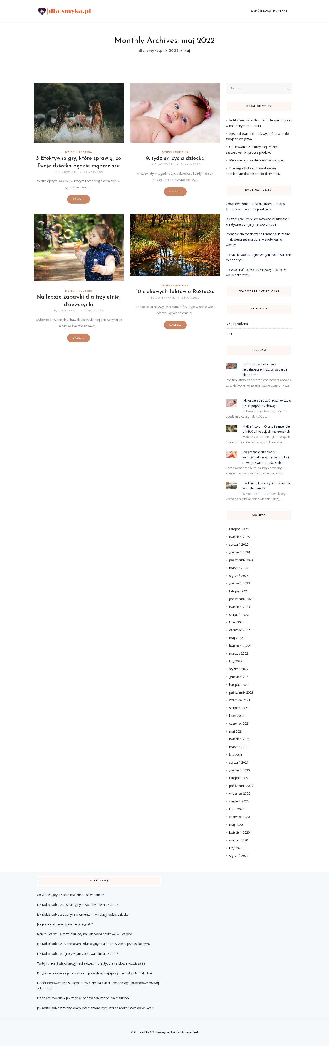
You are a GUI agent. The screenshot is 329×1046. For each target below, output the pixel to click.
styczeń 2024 (238, 576)
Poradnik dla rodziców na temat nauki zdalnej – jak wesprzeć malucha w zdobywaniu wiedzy (259, 239)
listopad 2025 (239, 529)
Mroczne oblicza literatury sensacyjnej (256, 160)
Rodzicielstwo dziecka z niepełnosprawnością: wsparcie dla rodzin (264, 369)
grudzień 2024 (239, 552)
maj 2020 (236, 824)
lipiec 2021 (236, 716)
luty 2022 (235, 661)
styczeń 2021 (238, 762)
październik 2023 (241, 599)
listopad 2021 (239, 684)
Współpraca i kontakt (269, 11)
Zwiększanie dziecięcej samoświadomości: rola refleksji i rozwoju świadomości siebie (266, 457)
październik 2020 (241, 785)
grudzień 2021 (239, 677)
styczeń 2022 (238, 669)
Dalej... (78, 199)
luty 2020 (235, 848)
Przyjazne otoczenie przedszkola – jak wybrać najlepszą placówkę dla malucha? (94, 973)
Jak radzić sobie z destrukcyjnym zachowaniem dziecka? (77, 904)
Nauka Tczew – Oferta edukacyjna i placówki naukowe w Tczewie (84, 934)
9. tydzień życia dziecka (175, 158)
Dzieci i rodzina (78, 152)
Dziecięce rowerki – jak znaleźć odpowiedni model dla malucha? (83, 998)
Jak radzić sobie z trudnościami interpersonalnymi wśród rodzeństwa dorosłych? (95, 1008)
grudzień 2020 (239, 770)
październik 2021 (241, 692)
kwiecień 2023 (239, 607)
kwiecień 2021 (239, 739)
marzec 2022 (238, 653)
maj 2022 (236, 638)
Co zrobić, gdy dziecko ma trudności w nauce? (70, 895)
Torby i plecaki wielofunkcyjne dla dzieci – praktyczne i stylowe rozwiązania (91, 963)
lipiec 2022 (236, 622)
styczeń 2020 (238, 855)
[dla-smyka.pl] (64, 11)
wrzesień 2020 (239, 793)
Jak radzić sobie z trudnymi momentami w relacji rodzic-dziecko (83, 914)
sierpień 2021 (239, 708)
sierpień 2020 (239, 801)
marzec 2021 (238, 747)
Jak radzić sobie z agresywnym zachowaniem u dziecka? (77, 953)
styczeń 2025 (238, 544)
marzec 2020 (238, 840)
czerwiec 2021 (239, 723)
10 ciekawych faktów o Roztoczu (175, 291)
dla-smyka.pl (163, 1032)
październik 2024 (241, 560)
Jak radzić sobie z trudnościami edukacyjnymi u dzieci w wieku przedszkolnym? (93, 944)
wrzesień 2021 (239, 700)
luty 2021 (235, 754)
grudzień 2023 (239, 583)
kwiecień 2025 (239, 537)
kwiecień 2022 (239, 646)
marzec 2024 (238, 568)
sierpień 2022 (239, 614)
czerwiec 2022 (239, 630)
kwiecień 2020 (239, 832)
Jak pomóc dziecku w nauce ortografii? (65, 924)
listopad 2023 (239, 591)
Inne (229, 333)
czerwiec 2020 (239, 817)
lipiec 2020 (236, 809)
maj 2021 (236, 731)
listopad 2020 (239, 778)
